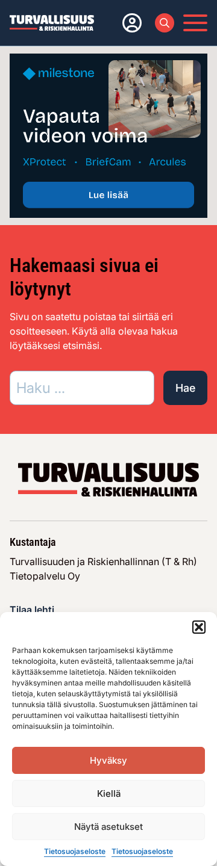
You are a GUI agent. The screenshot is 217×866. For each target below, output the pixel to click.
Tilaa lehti (32, 610)
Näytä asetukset (108, 826)
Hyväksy (108, 760)
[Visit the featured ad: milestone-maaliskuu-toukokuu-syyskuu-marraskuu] (108, 135)
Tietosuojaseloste (74, 851)
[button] (199, 627)
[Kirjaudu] (129, 23)
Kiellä (109, 793)
